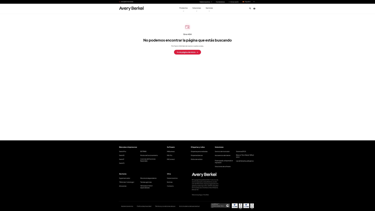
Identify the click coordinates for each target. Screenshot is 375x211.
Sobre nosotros (172, 178)
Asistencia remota (127, 206)
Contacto (170, 186)
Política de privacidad (144, 206)
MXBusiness (171, 151)
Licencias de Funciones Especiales (148, 160)
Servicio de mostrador (222, 151)
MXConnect (171, 159)
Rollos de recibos (196, 159)
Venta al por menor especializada (146, 187)
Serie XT (121, 159)
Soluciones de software (223, 166)
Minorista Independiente (148, 178)
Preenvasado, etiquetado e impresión (224, 161)
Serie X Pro (122, 151)
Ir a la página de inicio (186, 52)
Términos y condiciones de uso (165, 206)
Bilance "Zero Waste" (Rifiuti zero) (245, 156)
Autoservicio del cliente (222, 155)
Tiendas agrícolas (146, 182)
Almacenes (122, 186)
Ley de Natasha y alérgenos (245, 161)
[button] (184, 8)
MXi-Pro (169, 155)
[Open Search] (250, 8)
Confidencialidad (216, 206)
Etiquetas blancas (197, 155)
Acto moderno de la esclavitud (189, 206)
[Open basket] (254, 8)
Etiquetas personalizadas (199, 151)
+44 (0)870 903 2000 (127, 2)
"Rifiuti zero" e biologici (126, 182)
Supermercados (124, 178)
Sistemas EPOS (241, 151)
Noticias (169, 182)
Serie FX (121, 163)
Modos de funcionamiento (149, 155)
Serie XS (121, 155)
